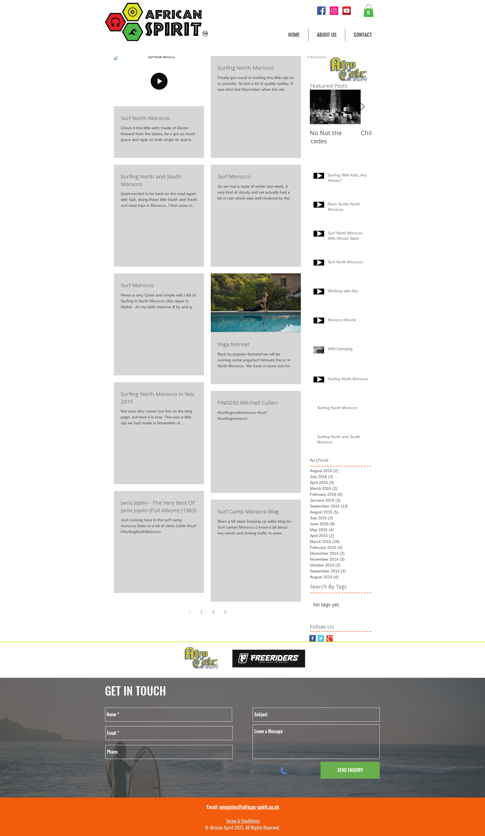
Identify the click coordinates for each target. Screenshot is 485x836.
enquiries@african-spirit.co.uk (249, 806)
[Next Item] (362, 107)
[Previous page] (190, 612)
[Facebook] (321, 10)
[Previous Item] (318, 107)
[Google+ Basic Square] (329, 638)
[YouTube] (346, 10)
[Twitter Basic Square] (321, 638)
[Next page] (225, 612)
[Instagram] (334, 10)
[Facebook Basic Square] (312, 638)
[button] (368, 10)
